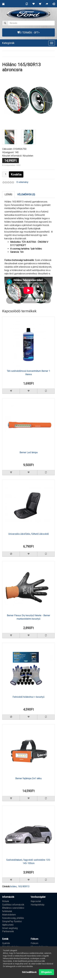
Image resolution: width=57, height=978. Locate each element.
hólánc (13, 886)
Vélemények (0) (26, 194)
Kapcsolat (36, 901)
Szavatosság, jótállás (13, 918)
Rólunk (5, 901)
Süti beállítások (29, 972)
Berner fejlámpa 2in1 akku (28, 778)
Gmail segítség (10, 928)
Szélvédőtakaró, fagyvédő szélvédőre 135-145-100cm (28, 861)
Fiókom (34, 943)
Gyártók (6, 943)
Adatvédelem (9, 914)
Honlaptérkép (37, 904)
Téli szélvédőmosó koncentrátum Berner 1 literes (28, 373)
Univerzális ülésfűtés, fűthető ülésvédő (28, 534)
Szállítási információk (13, 904)
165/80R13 (24, 886)
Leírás (8, 194)
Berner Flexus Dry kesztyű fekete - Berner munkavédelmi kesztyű (28, 617)
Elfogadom (46, 972)
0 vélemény (22, 182)
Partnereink (8, 931)
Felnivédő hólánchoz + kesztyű (28, 697)
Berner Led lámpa (29, 452)
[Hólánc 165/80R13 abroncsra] (28, 100)
